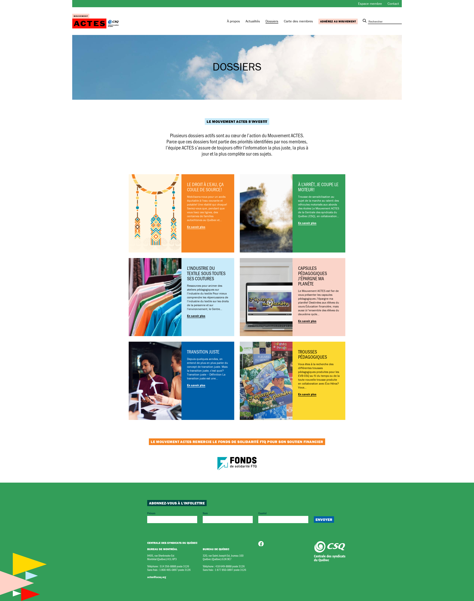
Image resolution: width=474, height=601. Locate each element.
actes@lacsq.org (156, 577)
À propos (233, 21)
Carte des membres (298, 21)
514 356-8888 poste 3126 (174, 566)
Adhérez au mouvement (338, 21)
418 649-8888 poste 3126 (230, 566)
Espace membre (370, 3)
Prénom (151, 513)
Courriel (262, 513)
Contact (393, 3)
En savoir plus (196, 227)
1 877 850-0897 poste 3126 (230, 570)
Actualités (253, 21)
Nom (205, 513)
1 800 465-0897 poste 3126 (175, 570)
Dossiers (272, 21)
